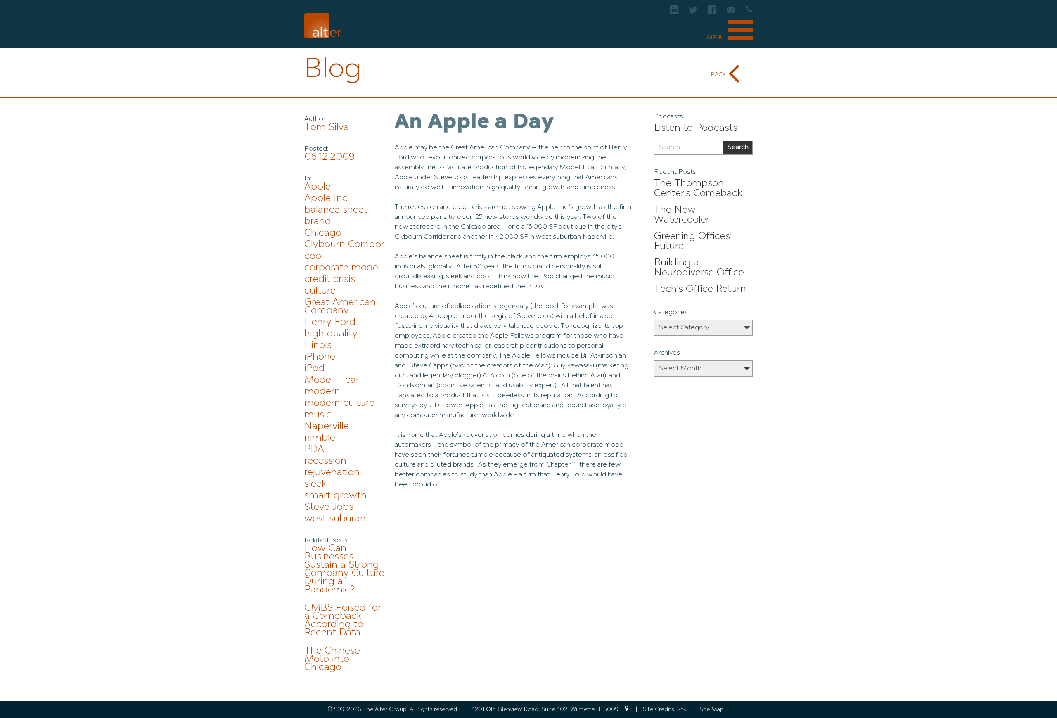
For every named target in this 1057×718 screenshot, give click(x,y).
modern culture (339, 403)
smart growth (335, 496)
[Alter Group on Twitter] (693, 12)
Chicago (322, 233)
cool (313, 256)
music (318, 415)
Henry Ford (329, 322)
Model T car (331, 380)
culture (320, 291)
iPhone (319, 357)
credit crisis (329, 279)
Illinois (318, 346)
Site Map (711, 709)
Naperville (326, 426)
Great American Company (340, 307)
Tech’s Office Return (700, 289)
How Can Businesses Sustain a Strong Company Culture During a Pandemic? (344, 569)
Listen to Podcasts (695, 128)
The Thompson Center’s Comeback (698, 189)
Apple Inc (326, 199)
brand (317, 222)
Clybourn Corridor (344, 245)
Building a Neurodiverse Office (699, 268)
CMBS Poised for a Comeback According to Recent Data (342, 620)
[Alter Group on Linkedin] (674, 12)
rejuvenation (332, 473)
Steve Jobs (328, 507)
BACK (718, 75)
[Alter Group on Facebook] (712, 12)
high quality (331, 334)
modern (322, 392)
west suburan (335, 519)
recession (325, 461)
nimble (319, 438)
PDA (314, 450)
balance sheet (335, 210)
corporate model (342, 268)
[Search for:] (688, 148)
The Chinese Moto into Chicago (332, 659)
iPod (314, 369)
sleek (315, 484)
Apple (317, 187)
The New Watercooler (681, 215)
